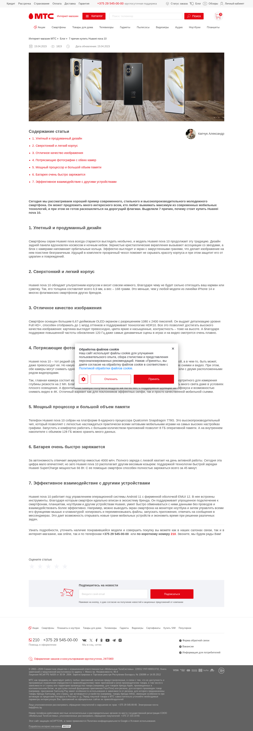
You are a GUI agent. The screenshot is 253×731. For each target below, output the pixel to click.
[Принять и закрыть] (173, 348)
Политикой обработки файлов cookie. (106, 368)
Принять (154, 379)
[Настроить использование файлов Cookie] (83, 379)
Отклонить (111, 379)
